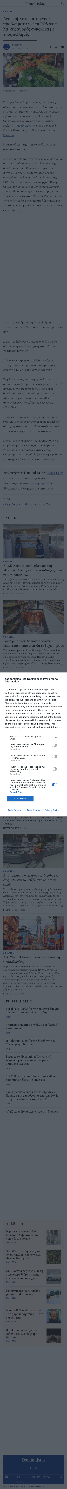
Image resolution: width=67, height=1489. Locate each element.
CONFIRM (20, 798)
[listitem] (33, 737)
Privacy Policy (52, 810)
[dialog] (33, 744)
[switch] (54, 745)
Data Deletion (15, 810)
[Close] (61, 679)
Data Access (33, 810)
